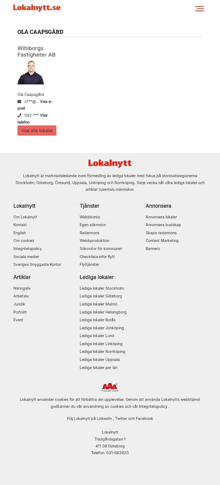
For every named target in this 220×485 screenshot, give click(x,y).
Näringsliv (22, 288)
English (19, 232)
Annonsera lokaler (161, 217)
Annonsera (158, 206)
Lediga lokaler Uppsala (100, 359)
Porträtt (20, 312)
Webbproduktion (94, 240)
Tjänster (89, 206)
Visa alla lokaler (37, 130)
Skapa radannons (161, 232)
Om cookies (23, 240)
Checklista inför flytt (97, 256)
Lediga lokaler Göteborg (101, 296)
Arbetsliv (21, 296)
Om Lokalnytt (25, 217)
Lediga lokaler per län (99, 367)
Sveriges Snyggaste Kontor (37, 264)
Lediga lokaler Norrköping (102, 351)
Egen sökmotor (93, 224)
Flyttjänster (89, 264)
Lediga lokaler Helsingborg (103, 312)
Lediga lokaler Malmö (98, 304)
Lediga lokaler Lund (97, 335)
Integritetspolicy (27, 248)
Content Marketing (162, 240)
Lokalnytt (24, 206)
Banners (153, 248)
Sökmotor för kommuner (101, 248)
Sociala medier (26, 256)
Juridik (19, 304)
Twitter (121, 418)
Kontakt (20, 224)
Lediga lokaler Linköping (101, 343)
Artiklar (22, 277)
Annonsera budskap (163, 224)
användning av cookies (103, 406)
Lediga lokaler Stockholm (102, 288)
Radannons (89, 232)
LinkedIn (104, 418)
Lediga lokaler (97, 277)
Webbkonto (90, 217)
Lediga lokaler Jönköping (102, 328)
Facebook (144, 418)
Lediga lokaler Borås (97, 320)
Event (18, 320)
